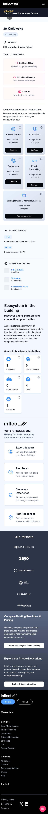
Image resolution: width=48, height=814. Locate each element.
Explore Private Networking (24, 684)
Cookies (5, 808)
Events (4, 772)
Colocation (34, 134)
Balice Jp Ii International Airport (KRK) (19, 241)
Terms (6, 804)
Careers (4, 764)
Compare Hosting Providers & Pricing (24, 646)
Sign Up (24, 702)
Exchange (5, 741)
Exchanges (13, 166)
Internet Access (13, 134)
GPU (3, 744)
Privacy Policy (7, 799)
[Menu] (43, 4)
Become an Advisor (10, 768)
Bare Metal (22, 201)
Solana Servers (8, 748)
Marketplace (7, 712)
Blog (3, 775)
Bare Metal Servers (10, 726)
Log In (8, 702)
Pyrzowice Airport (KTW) (14, 252)
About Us (5, 761)
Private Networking (10, 737)
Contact (5, 784)
